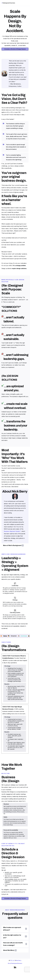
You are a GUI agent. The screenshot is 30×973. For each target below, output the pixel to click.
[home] (1, 3)
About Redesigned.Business (15, 963)
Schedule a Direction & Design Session (15, 49)
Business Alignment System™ (12, 531)
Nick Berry (18, 960)
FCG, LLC (12, 960)
